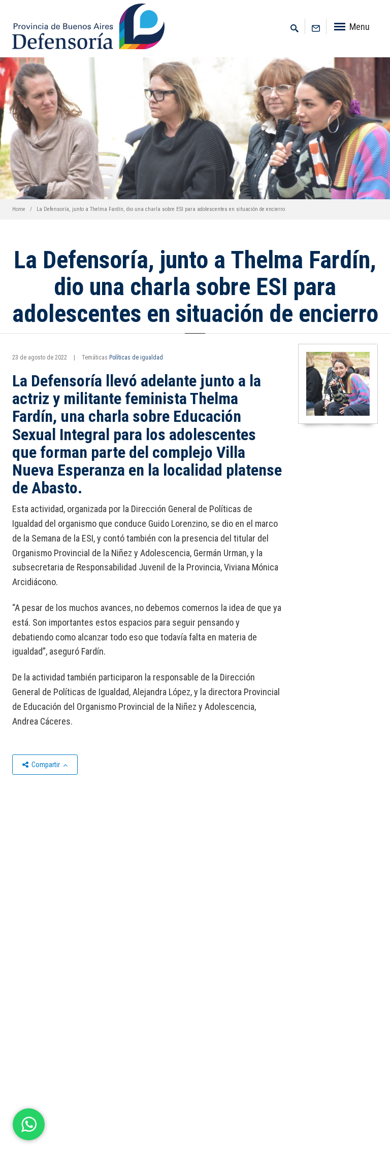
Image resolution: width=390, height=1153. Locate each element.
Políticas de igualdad (136, 357)
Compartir (45, 765)
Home (18, 209)
